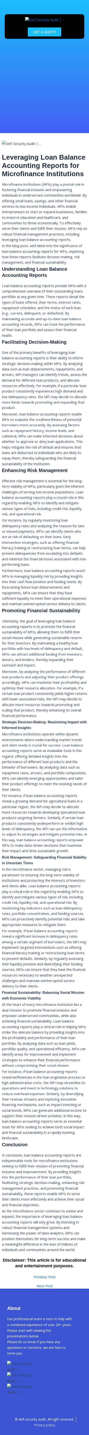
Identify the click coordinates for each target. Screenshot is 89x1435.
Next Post (45, 1286)
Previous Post (45, 1277)
